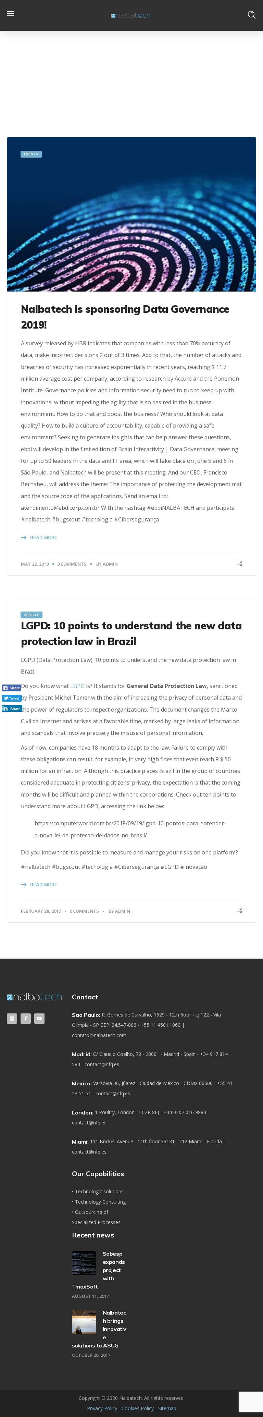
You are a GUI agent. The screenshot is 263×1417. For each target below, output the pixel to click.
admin (110, 564)
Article (31, 615)
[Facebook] (26, 1018)
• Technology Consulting (99, 1201)
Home (190, 68)
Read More (43, 537)
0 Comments (72, 564)
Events (31, 154)
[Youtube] (39, 1018)
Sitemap (167, 1408)
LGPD (77, 686)
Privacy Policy (102, 1408)
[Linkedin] (12, 1018)
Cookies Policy (138, 1408)
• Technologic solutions (98, 1191)
